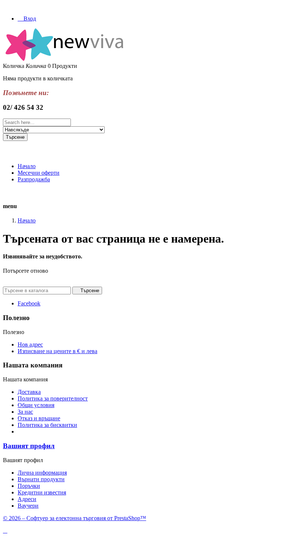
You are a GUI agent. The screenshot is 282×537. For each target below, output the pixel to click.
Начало (27, 166)
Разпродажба (34, 179)
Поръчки (29, 486)
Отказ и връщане (39, 418)
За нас (25, 412)
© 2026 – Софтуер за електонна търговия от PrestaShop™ (74, 518)
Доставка (29, 392)
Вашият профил (29, 446)
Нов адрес (30, 344)
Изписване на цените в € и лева (57, 351)
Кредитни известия (42, 492)
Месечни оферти (38, 173)
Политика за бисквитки (47, 425)
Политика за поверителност (53, 398)
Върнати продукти (41, 479)
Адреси (27, 499)
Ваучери (28, 505)
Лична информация (42, 472)
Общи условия (36, 405)
